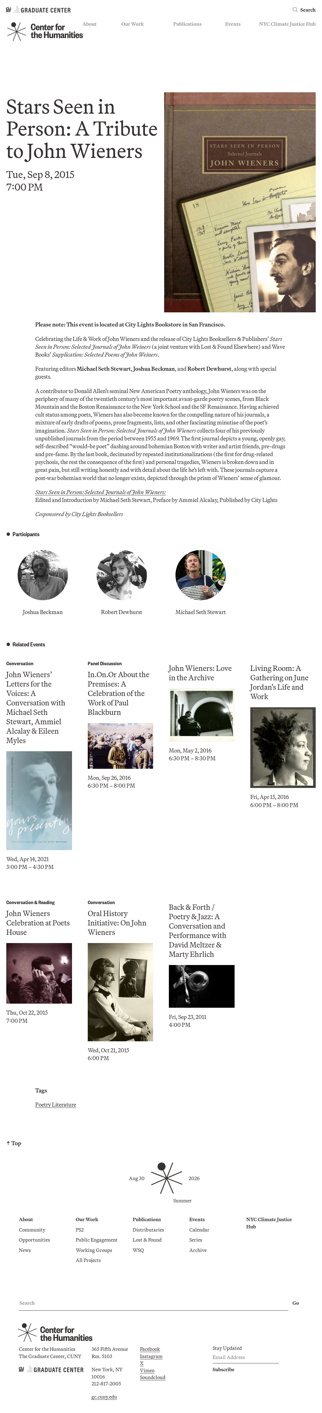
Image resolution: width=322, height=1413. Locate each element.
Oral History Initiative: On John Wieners (117, 923)
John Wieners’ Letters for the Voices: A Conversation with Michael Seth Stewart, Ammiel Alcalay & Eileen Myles (35, 707)
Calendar (235, 33)
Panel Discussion (105, 663)
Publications (187, 24)
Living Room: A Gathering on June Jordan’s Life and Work (279, 682)
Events (233, 24)
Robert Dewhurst (121, 612)
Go (295, 1303)
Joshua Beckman (43, 612)
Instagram (151, 1356)
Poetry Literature (55, 1104)
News (88, 52)
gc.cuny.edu (104, 1397)
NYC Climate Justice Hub (287, 24)
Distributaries (189, 33)
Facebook (150, 1349)
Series (231, 43)
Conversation (19, 663)
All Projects (134, 70)
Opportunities (98, 43)
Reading (46, 902)
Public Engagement (142, 52)
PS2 (125, 33)
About (89, 24)
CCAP (128, 43)
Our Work (132, 24)
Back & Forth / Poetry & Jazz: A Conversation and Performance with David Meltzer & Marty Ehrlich (197, 930)
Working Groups (139, 61)
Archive (233, 52)
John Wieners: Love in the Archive (200, 672)
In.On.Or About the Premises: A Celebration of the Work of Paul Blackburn (118, 693)
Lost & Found (187, 43)
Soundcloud (152, 1377)
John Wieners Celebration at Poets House (38, 923)
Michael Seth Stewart (200, 612)
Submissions (239, 61)
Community (95, 33)
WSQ (179, 52)
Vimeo (147, 1370)
